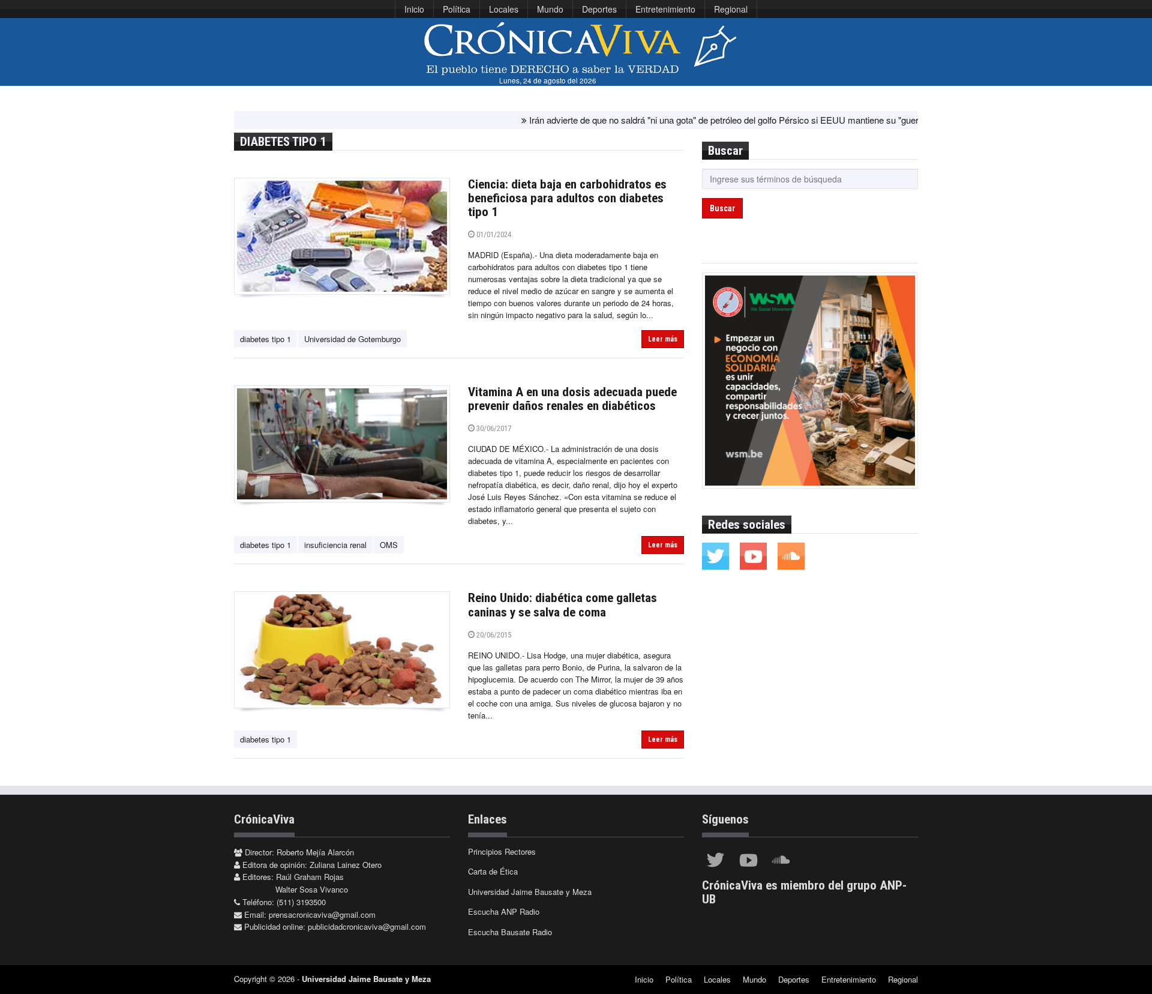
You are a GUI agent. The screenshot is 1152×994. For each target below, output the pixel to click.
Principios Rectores (502, 851)
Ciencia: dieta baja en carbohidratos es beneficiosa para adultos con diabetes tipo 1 (567, 198)
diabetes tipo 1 (265, 339)
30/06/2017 (493, 428)
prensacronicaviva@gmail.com (322, 914)
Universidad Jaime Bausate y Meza (530, 891)
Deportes (599, 9)
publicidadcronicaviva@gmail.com (367, 926)
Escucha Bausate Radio (510, 932)
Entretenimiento (665, 9)
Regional (731, 9)
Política (456, 9)
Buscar (722, 208)
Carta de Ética (493, 871)
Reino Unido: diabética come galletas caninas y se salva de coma (562, 605)
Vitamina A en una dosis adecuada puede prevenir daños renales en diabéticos (572, 399)
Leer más (662, 339)
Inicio (414, 9)
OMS (389, 544)
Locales (503, 9)
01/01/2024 (493, 234)
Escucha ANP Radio (503, 911)
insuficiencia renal (335, 544)
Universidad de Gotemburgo (352, 339)
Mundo (550, 9)
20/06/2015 (493, 635)
